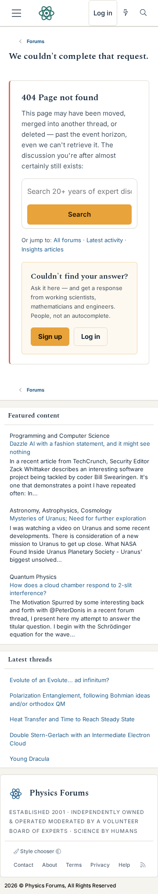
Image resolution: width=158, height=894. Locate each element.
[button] (58, 851)
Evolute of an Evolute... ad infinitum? (59, 679)
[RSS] (143, 865)
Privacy (100, 864)
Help (124, 864)
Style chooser (36, 851)
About (49, 864)
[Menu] (16, 13)
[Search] (143, 12)
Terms (74, 864)
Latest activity (104, 239)
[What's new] (125, 12)
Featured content (34, 416)
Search (79, 214)
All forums (67, 239)
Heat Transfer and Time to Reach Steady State (72, 719)
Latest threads (30, 659)
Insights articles (43, 249)
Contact (23, 864)
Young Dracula (29, 758)
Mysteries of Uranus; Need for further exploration (78, 518)
